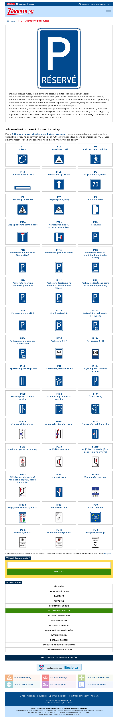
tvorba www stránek (52, 703)
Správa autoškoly (57, 696)
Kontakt (94, 696)
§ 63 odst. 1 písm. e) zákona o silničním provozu (38, 134)
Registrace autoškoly (78, 696)
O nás (22, 696)
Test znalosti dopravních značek (59, 658)
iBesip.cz (107, 553)
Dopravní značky (13, 582)
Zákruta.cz (11, 21)
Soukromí (42, 696)
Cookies (31, 696)
